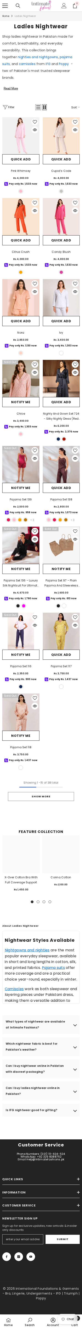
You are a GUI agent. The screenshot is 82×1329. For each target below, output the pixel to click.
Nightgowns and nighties (27, 950)
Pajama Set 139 (21, 499)
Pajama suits (53, 967)
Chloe (21, 414)
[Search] (18, 5)
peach (20, 353)
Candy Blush (61, 252)
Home (5, 16)
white (61, 353)
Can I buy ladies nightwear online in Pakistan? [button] (33, 1091)
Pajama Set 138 (61, 499)
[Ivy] (61, 297)
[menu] (5, 5)
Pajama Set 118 (20, 747)
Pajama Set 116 (20, 666)
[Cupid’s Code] (61, 135)
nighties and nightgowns (38, 57)
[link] (29, 1322)
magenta (23, 606)
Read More (11, 88)
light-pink (20, 191)
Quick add (21, 159)
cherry (8, 520)
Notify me (20, 402)
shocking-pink (61, 272)
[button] (38, 107)
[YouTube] (30, 1256)
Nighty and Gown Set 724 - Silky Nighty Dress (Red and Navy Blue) (61, 416)
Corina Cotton (61, 877)
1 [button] (32, 901)
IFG (48, 64)
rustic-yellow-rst (61, 686)
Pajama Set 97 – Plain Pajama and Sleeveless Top (61, 583)
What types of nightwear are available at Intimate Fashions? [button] (35, 1024)
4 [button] (50, 901)
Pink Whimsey (21, 171)
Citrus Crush (21, 252)
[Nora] (20, 297)
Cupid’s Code (61, 171)
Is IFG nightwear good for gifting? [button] (31, 1110)
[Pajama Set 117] (61, 631)
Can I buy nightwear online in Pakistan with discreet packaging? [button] (35, 1069)
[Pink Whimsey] (20, 135)
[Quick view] (34, 129)
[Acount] (64, 5)
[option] (21, 865)
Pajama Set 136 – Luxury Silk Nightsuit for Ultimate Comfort (21, 583)
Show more (41, 796)
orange (20, 272)
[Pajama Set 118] (20, 712)
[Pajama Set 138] (61, 464)
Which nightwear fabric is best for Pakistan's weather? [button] (31, 1047)
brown (25, 520)
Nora (20, 333)
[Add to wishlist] (34, 121)
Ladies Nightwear (25, 16)
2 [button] (38, 901)
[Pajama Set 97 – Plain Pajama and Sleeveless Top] (61, 545)
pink (14, 520)
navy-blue (58, 439)
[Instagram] (18, 1256)
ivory (61, 191)
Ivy (61, 333)
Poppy (64, 64)
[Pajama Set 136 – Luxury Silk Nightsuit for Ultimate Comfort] (20, 545)
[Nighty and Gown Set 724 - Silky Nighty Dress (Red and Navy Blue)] (61, 378)
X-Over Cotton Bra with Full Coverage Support (21, 879)
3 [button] (44, 901)
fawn (64, 606)
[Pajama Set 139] (20, 464)
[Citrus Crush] (20, 216)
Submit (62, 1239)
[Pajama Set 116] (20, 631)
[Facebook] (6, 1256)
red (64, 439)
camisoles (27, 64)
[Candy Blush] (61, 216)
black (18, 606)
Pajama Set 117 (61, 666)
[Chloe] (20, 378)
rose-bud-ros (20, 767)
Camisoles (14, 989)
